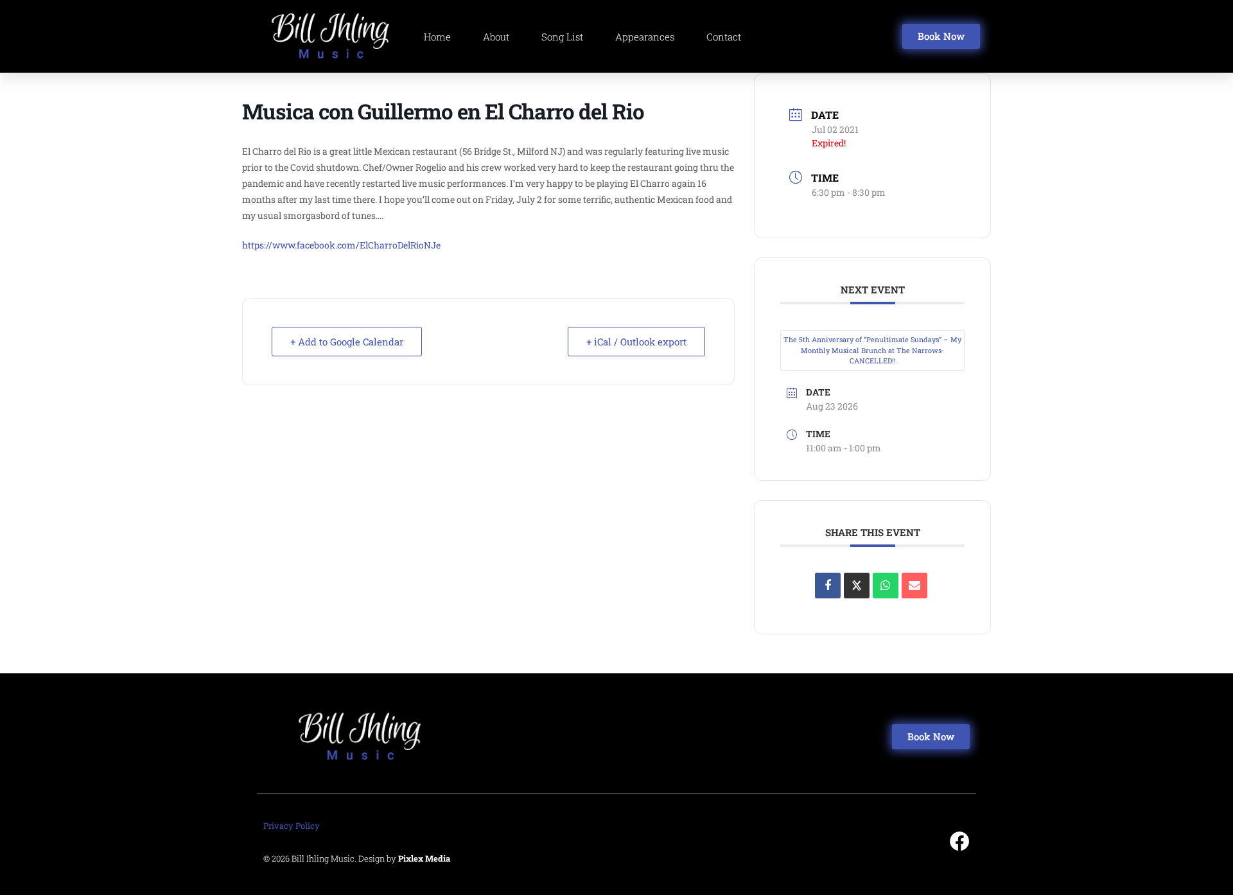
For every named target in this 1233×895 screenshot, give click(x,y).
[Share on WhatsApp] (885, 585)
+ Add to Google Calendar (346, 341)
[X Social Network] (857, 585)
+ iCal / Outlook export (636, 341)
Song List (562, 36)
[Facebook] (960, 841)
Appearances (644, 36)
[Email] (914, 585)
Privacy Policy (291, 825)
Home (437, 36)
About (496, 36)
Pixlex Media (424, 858)
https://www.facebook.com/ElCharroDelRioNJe (342, 245)
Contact (723, 36)
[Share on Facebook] (828, 585)
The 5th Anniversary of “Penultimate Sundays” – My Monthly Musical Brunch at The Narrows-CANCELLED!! (872, 350)
